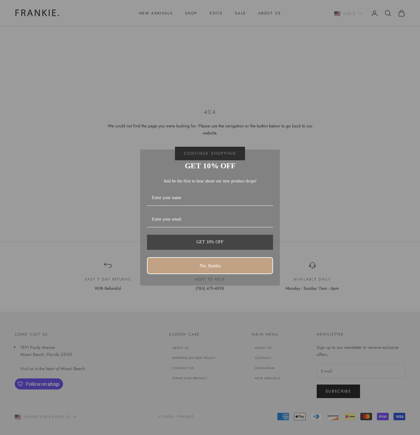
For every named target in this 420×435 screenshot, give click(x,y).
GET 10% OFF (210, 242)
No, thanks (210, 265)
